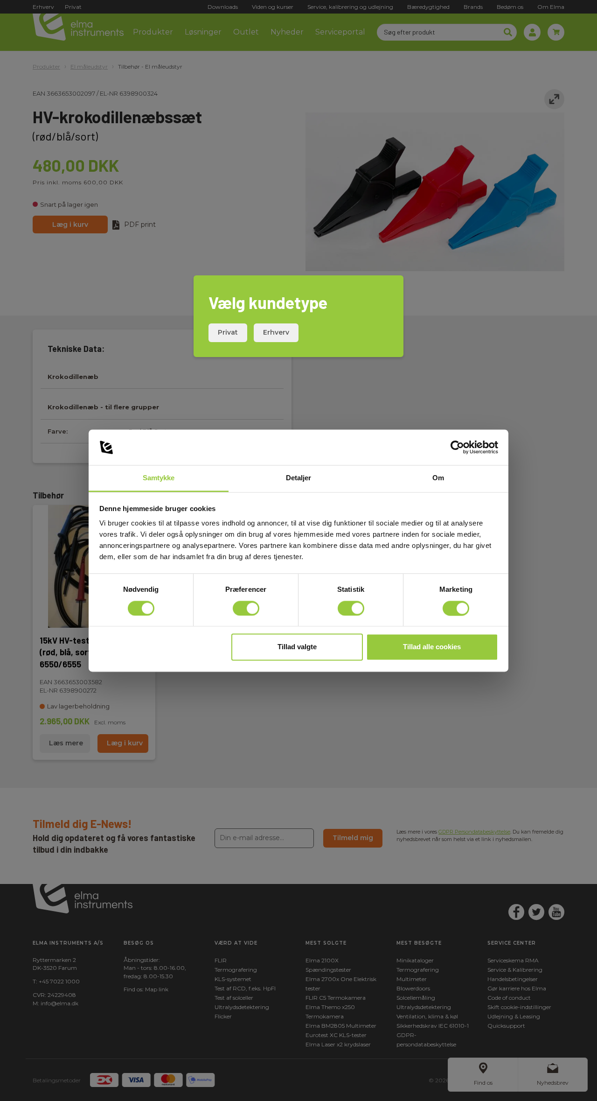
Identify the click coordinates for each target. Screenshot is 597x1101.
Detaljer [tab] (299, 478)
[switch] (246, 608)
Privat (228, 332)
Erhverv (276, 332)
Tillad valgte (297, 647)
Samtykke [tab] (159, 478)
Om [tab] (438, 478)
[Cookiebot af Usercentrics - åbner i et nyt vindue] (457, 447)
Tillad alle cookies (432, 647)
